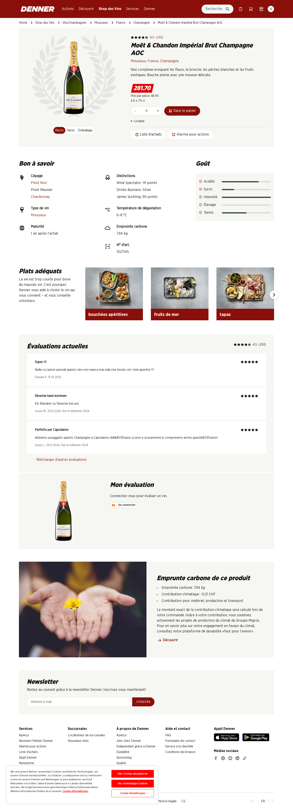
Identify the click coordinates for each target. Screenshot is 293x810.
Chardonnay (40, 197)
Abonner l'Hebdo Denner (36, 740)
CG (183, 801)
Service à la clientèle (179, 746)
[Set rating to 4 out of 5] (143, 37)
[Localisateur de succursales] (261, 9)
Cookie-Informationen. (75, 791)
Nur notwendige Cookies (132, 783)
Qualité (121, 763)
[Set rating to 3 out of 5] (139, 37)
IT (272, 801)
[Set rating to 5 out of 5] (146, 37)
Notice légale (167, 801)
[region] (82, 785)
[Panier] (251, 9)
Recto (59, 130)
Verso (71, 130)
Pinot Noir (39, 183)
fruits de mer (166, 314)
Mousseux (101, 22)
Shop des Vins (110, 9)
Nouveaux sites (78, 740)
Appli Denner (28, 757)
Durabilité (122, 752)
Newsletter (26, 763)
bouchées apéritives (108, 314)
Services (132, 9)
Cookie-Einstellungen (133, 793)
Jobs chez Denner (128, 740)
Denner (149, 9)
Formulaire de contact (180, 740)
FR (263, 801)
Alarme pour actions (32, 746)
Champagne (141, 22)
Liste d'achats (28, 752)
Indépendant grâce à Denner (135, 746)
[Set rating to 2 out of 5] (136, 37)
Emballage (85, 130)
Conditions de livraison (180, 752)
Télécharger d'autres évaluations (61, 460)
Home (23, 22)
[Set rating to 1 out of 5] (132, 37)
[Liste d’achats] (241, 9)
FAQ (168, 735)
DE (252, 801)
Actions (68, 9)
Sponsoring (124, 757)
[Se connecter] (271, 9)
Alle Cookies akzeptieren (133, 774)
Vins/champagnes (74, 22)
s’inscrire (143, 702)
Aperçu (24, 735)
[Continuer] (274, 294)
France (120, 22)
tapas (225, 314)
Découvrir (86, 9)
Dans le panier (184, 111)
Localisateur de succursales (86, 735)
